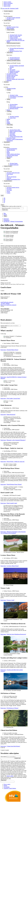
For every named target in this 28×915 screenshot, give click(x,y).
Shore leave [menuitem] (9, 52)
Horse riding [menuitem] (9, 124)
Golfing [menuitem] (8, 123)
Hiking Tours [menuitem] (13, 105)
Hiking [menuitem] (8, 99)
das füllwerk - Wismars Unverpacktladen (13, 221)
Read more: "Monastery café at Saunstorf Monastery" (13, 440)
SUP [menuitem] (8, 120)
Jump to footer (7, 6)
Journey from (4, 325)
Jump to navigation (8, 3)
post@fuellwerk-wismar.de (7, 302)
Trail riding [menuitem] (12, 134)
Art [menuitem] (7, 175)
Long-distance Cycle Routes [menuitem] (16, 96)
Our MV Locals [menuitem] (10, 19)
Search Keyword (6, 208)
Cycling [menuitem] (8, 90)
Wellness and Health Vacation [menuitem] (13, 60)
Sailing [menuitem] (8, 122)
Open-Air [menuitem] (9, 178)
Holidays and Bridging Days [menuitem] (13, 179)
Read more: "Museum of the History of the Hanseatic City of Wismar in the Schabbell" (13, 532)
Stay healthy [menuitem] (12, 69)
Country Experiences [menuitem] (14, 59)
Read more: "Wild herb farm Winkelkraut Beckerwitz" (13, 634)
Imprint (5, 785)
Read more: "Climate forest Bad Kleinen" (10, 746)
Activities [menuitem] (6, 82)
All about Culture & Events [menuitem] (13, 172)
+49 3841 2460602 (5, 303)
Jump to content (7, 1)
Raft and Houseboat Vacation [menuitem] (13, 43)
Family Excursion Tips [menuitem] (15, 36)
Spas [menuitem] (11, 68)
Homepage (6, 218)
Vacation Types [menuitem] (7, 20)
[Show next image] (2, 243)
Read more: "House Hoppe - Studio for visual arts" (13, 461)
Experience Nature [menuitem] (11, 138)
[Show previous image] (1, 243)
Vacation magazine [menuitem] (8, 11)
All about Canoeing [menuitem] (14, 116)
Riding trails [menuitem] (12, 132)
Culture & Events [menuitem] (8, 166)
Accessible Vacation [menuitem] (11, 73)
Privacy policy (7, 784)
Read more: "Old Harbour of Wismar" (10, 708)
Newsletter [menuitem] (9, 188)
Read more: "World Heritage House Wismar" (11, 484)
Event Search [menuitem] (10, 174)
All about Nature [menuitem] (13, 163)
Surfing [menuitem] (8, 119)
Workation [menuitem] (9, 80)
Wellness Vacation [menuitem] (14, 72)
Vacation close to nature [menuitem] (12, 75)
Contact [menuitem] (8, 192)
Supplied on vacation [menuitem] (14, 71)
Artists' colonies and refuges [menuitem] (13, 154)
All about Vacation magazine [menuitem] (13, 17)
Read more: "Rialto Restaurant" (8, 414)
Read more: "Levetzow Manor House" (10, 566)
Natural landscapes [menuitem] (14, 164)
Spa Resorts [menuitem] (9, 156)
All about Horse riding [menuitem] (15, 130)
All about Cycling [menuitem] (14, 95)
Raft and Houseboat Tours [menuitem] (16, 51)
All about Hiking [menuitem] (14, 104)
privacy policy (10, 776)
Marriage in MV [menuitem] (10, 77)
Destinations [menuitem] (7, 142)
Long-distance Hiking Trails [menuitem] (16, 107)
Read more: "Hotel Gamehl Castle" (9, 503)
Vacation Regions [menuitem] (11, 150)
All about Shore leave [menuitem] (15, 57)
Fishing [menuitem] (8, 109)
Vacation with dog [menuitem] (11, 76)
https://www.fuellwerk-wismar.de (8, 304)
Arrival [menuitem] (8, 191)
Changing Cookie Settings (10, 788)
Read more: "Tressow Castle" (8, 600)
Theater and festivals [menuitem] (11, 176)
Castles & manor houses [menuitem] (12, 155)
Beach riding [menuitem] (13, 135)
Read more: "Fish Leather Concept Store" (10, 398)
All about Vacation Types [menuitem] (13, 27)
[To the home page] (9, 8)
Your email (4, 756)
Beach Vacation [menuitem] (10, 28)
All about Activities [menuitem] (11, 88)
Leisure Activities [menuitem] (14, 37)
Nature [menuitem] (8, 158)
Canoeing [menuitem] (9, 111)
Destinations (6, 220)
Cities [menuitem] (8, 151)
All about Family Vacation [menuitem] (16, 35)
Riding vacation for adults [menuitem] (16, 131)
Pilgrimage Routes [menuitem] (14, 108)
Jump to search (7, 4)
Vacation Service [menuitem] (7, 180)
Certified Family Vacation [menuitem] (16, 39)
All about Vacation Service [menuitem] (13, 187)
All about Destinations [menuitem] (12, 148)
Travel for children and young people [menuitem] (15, 79)
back (2, 195)
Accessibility (7, 787)
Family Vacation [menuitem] (10, 29)
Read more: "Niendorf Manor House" (9, 349)
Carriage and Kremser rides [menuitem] (16, 136)
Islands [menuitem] (8, 152)
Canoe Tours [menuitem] (13, 117)
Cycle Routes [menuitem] (13, 97)
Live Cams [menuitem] (9, 190)
